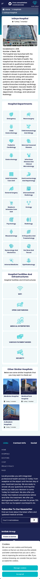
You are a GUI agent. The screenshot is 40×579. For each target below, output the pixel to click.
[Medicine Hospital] (11, 386)
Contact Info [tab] (19, 443)
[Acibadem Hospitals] (11, 412)
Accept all (20, 574)
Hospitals (5, 454)
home (7, 9)
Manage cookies (20, 568)
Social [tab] (34, 443)
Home (4, 450)
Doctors (5, 458)
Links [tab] (5, 443)
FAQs (4, 470)
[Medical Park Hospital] (29, 386)
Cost (4, 462)
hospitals (17, 9)
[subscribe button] (34, 520)
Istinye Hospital (10, 13)
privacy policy (8, 466)
